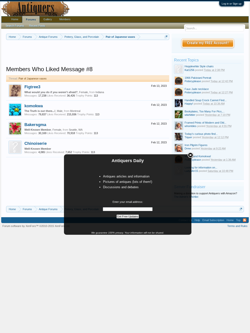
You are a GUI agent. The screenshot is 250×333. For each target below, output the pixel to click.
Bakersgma (35, 124)
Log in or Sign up (231, 3)
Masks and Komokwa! (198, 156)
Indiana (99, 92)
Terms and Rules (237, 226)
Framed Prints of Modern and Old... (205, 122)
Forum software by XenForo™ (36, 226)
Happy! (189, 103)
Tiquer (188, 137)
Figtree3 (32, 86)
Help (197, 220)
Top (238, 220)
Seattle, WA (76, 129)
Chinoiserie (35, 143)
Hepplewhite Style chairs (199, 66)
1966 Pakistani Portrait (198, 77)
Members (65, 19)
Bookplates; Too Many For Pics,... (205, 111)
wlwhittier (190, 114)
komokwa (33, 105)
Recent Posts (37, 25)
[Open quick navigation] (166, 36)
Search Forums (15, 25)
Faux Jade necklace (197, 89)
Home (14, 19)
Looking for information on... (201, 167)
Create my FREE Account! (208, 43)
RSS (244, 220)
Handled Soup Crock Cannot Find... (206, 100)
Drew (188, 148)
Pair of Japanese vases (33, 78)
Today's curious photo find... (201, 133)
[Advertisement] (95, 53)
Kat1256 (189, 70)
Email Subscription (213, 220)
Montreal (75, 110)
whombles (191, 126)
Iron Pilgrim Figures (196, 145)
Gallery (47, 19)
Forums (31, 19)
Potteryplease (193, 81)
